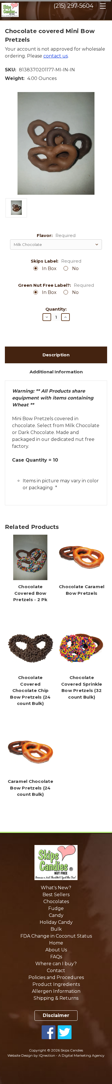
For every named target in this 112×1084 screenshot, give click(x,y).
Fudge (56, 908)
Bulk (56, 929)
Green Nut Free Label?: (56, 285)
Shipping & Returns (56, 998)
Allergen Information (56, 991)
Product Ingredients (56, 984)
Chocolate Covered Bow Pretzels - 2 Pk (30, 593)
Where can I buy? (56, 963)
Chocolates (56, 901)
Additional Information (56, 371)
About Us (56, 950)
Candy (56, 915)
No (75, 268)
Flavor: (56, 235)
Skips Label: (56, 261)
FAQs (56, 956)
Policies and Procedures (56, 977)
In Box (49, 268)
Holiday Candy (56, 922)
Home (56, 943)
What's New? (56, 887)
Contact (56, 970)
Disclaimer (56, 1015)
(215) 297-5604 (73, 5)
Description (56, 354)
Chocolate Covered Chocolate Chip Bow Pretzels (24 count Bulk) (30, 690)
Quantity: (56, 309)
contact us (55, 56)
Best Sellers (56, 894)
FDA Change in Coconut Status (56, 936)
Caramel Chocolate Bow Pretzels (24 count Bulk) (30, 788)
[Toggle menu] (103, 8)
